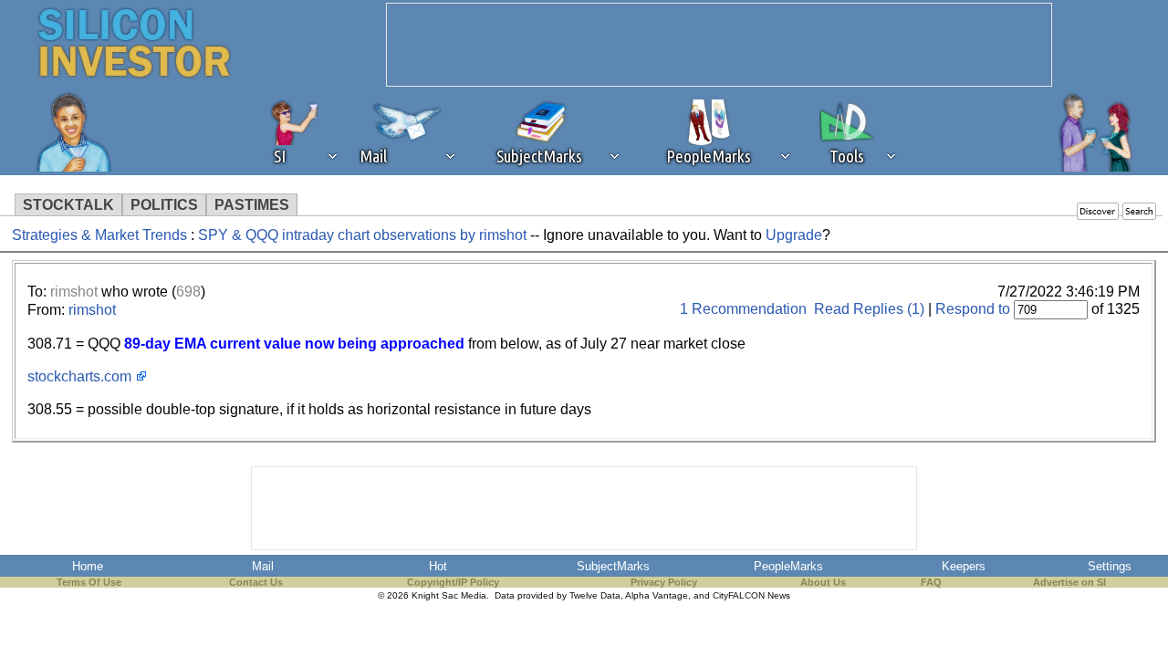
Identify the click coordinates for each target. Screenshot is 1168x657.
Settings (1110, 566)
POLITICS (164, 205)
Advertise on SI (1069, 582)
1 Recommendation (743, 309)
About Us (823, 582)
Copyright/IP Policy (453, 582)
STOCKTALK (68, 205)
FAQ (931, 582)
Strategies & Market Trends (99, 235)
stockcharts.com (79, 376)
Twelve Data (594, 595)
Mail (263, 566)
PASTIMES (251, 205)
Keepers (964, 566)
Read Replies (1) (869, 309)
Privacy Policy (664, 582)
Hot (438, 566)
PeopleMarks (788, 566)
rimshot (74, 291)
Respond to (972, 309)
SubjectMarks (613, 566)
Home (87, 566)
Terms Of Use (89, 582)
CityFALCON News (751, 595)
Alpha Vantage (656, 595)
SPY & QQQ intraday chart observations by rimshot (364, 235)
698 (188, 291)
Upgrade (794, 235)
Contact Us (256, 582)
